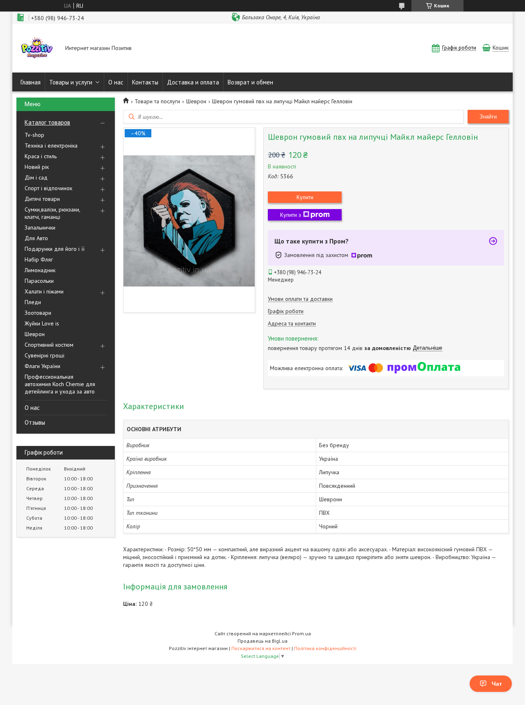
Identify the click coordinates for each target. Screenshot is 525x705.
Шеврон (35, 334)
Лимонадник (40, 270)
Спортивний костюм (49, 344)
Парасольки (39, 280)
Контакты (145, 82)
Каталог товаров (47, 122)
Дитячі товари (42, 198)
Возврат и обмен (250, 82)
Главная (31, 82)
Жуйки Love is (42, 323)
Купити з (290, 214)
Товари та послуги (157, 101)
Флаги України (42, 366)
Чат (497, 683)
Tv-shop (34, 135)
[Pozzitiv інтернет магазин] (36, 48)
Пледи (33, 302)
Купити (305, 197)
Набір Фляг (39, 259)
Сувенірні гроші (44, 355)
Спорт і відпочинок (48, 188)
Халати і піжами (44, 291)
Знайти (488, 117)
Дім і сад (36, 177)
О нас (115, 82)
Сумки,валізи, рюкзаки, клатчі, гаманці (52, 213)
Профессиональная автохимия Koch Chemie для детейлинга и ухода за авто (60, 384)
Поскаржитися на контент (260, 648)
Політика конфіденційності (325, 648)
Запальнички (40, 227)
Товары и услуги (70, 82)
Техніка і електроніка (51, 145)
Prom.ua (301, 633)
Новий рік (37, 167)
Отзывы (35, 422)
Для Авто (36, 238)
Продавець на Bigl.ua (262, 641)
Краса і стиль (41, 156)
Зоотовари (38, 312)
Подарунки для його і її (54, 248)
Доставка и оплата (193, 82)
